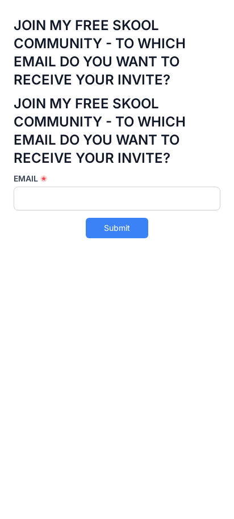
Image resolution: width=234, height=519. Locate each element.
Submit (117, 228)
